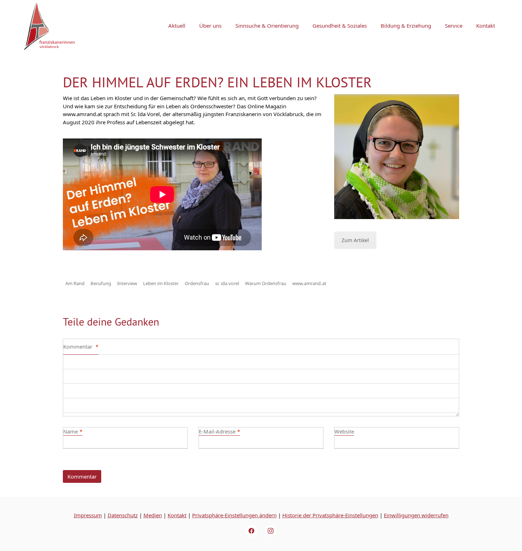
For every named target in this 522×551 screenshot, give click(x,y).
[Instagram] (271, 531)
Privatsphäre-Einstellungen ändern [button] (234, 515)
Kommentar (80, 346)
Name (72, 431)
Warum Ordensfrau (265, 283)
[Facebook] (251, 531)
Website (344, 431)
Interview (127, 283)
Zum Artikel (355, 240)
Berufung (101, 283)
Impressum (88, 515)
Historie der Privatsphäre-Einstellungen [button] (330, 515)
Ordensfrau (197, 283)
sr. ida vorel (227, 283)
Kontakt (177, 515)
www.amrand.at (309, 283)
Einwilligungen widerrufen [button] (416, 515)
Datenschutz (123, 515)
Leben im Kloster (161, 283)
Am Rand (75, 283)
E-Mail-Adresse (219, 431)
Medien (152, 515)
